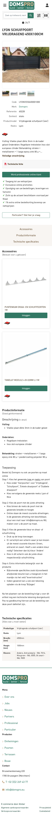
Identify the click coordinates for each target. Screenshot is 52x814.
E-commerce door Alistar (13, 804)
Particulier (10, 729)
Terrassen (9, 754)
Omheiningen (11, 741)
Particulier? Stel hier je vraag (26, 215)
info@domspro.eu (15, 789)
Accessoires (26, 229)
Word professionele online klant (26, 174)
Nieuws (8, 710)
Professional (11, 723)
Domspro (23, 106)
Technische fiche (15, 164)
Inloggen (26, 315)
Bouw (7, 761)
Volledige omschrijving (13, 155)
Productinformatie (26, 235)
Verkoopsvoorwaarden (10, 811)
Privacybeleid (45, 807)
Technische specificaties (26, 241)
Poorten (8, 748)
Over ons (9, 697)
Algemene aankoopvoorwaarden (14, 807)
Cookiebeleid (44, 811)
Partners (9, 716)
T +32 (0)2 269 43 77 (17, 782)
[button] (4, 5)
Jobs (7, 703)
